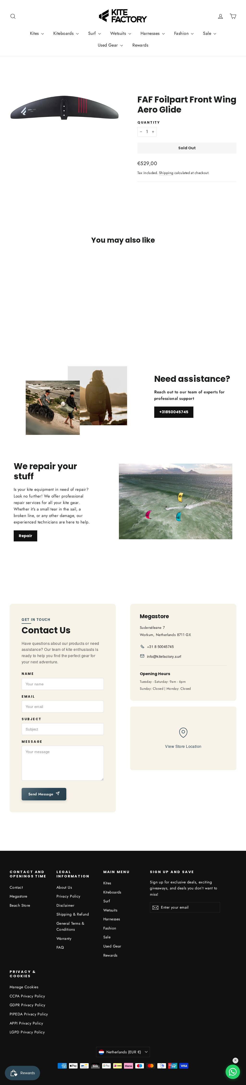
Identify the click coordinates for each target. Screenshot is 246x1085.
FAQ (60, 947)
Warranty (63, 938)
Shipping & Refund (72, 914)
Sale (207, 33)
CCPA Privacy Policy (27, 996)
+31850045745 (173, 412)
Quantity (148, 123)
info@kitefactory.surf (164, 656)
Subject (32, 719)
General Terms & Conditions (70, 926)
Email (28, 697)
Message (32, 742)
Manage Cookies (24, 987)
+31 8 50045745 (160, 646)
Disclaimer (65, 905)
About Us (64, 887)
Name (28, 674)
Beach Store (20, 905)
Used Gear (108, 45)
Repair (25, 536)
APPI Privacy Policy (26, 1023)
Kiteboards (64, 33)
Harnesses (151, 33)
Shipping (166, 172)
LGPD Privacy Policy (27, 1032)
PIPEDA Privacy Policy (29, 1014)
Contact (16, 887)
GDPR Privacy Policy (27, 1005)
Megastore (18, 896)
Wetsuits (118, 33)
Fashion (182, 33)
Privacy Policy (68, 896)
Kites (35, 33)
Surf (92, 33)
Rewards (140, 45)
